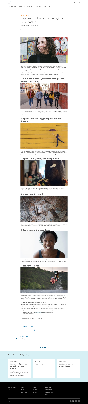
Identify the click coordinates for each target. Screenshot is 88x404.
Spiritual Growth (48, 387)
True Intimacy (39, 364)
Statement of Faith (36, 387)
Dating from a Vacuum (27, 339)
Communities (38, 6)
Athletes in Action (23, 392)
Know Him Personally (12, 387)
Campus (22, 387)
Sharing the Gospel (48, 390)
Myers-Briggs (25, 189)
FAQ (9, 389)
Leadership (47, 394)
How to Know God (12, 6)
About (45, 6)
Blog (50, 6)
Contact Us (35, 389)
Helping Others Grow (49, 392)
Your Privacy (35, 392)
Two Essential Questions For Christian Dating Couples (18, 366)
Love (24, 30)
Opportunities (30, 6)
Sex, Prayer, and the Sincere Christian (66, 365)
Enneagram (62, 188)
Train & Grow (21, 6)
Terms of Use (35, 390)
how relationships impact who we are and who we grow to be (40, 310)
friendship (33, 313)
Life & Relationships (48, 389)
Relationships (28, 30)
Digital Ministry (23, 390)
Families (22, 389)
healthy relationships (40, 312)
